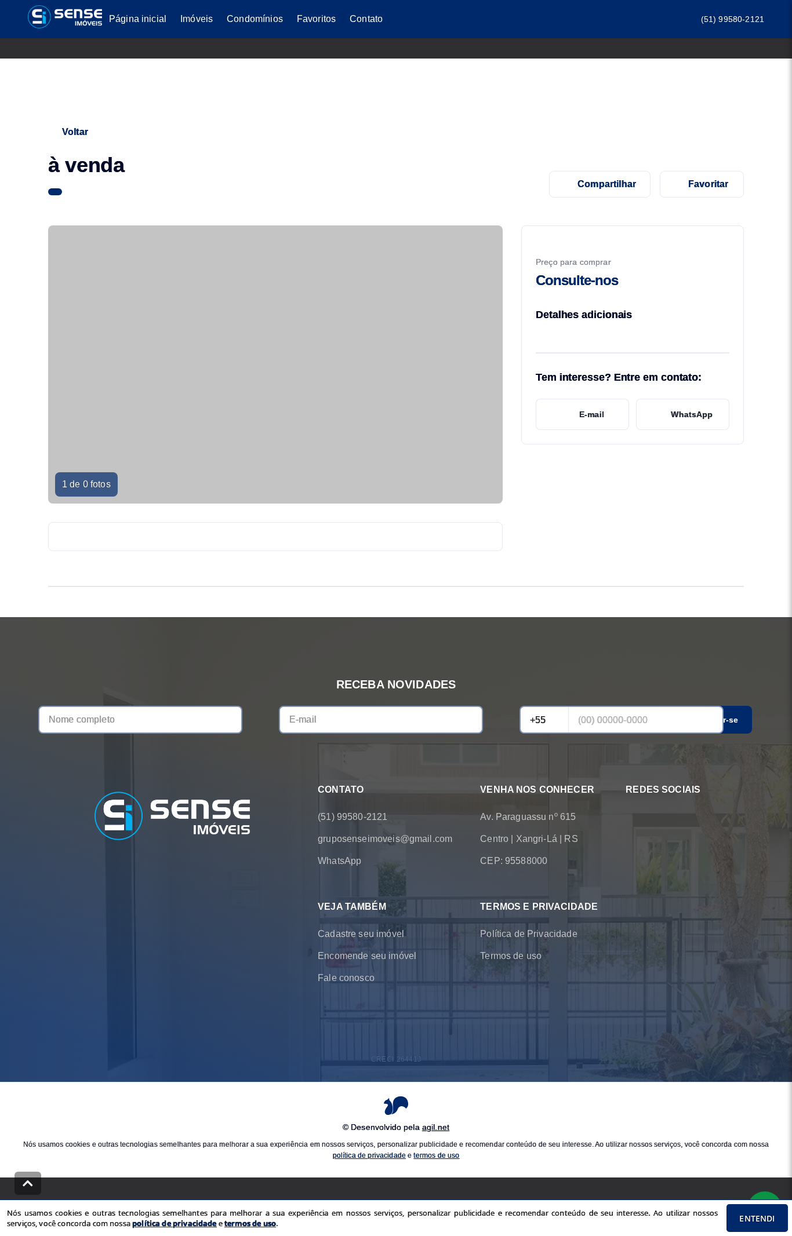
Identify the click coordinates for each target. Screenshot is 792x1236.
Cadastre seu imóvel (361, 934)
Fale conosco (346, 978)
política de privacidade (369, 1155)
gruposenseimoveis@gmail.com (385, 839)
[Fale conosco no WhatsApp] (633, 817)
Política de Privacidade (528, 934)
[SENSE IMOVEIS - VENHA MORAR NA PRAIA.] (172, 817)
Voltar (75, 132)
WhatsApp (692, 414)
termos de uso (436, 1155)
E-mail (591, 414)
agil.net (435, 1127)
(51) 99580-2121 (732, 19)
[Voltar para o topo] (27, 1183)
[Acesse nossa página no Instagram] (665, 817)
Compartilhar (606, 184)
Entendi (757, 1218)
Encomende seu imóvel (367, 956)
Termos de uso (511, 956)
